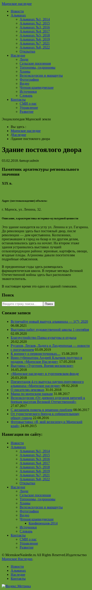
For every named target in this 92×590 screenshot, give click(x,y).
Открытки (27, 51)
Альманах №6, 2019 (35, 39)
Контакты (18, 99)
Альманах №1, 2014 (35, 19)
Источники (28, 91)
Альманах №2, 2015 (35, 23)
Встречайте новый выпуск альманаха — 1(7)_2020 (49, 321)
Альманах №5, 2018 (35, 35)
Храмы (25, 71)
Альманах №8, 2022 (35, 47)
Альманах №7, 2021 (35, 43)
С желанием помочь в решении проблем (41, 410)
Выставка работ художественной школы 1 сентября (50, 329)
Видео (24, 83)
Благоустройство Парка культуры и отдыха (43, 337)
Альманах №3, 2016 (35, 27)
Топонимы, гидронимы (37, 67)
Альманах (18, 15)
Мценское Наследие (17, 559)
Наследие (18, 55)
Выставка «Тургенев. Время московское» (42, 366)
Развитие (26, 111)
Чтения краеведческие (37, 87)
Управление (29, 107)
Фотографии (29, 79)
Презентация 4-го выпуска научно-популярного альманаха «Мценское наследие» (47, 384)
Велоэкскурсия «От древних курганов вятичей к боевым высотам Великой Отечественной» (48, 400)
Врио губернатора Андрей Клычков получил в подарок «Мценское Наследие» (46, 360)
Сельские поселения (35, 63)
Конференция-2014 (43, 523)
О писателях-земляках (27, 390)
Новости (17, 11)
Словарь (26, 95)
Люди (24, 59)
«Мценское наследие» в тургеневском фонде (45, 374)
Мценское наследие (17, 4)
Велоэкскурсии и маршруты (41, 75)
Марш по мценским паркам (32, 394)
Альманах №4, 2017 (35, 31)
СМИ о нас (28, 103)
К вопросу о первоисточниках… (36, 354)
